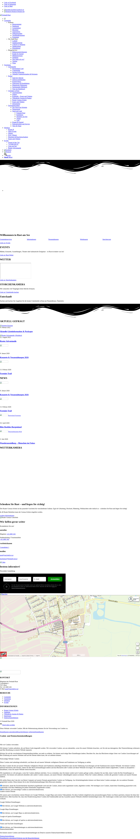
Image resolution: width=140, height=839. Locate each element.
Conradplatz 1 (4, 547)
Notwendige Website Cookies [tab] (9, 759)
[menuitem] (72, 19)
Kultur (10, 76)
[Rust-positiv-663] (5, 15)
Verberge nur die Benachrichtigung (28, 838)
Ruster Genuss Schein (11, 710)
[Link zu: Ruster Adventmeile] (11, 335)
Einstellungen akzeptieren (8, 732)
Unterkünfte (12, 67)
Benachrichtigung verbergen (26, 732)
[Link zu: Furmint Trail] (4, 362)
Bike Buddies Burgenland (11, 427)
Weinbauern (84, 239)
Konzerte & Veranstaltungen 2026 (14, 357)
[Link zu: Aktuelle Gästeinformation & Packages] (6, 325)
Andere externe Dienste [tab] (7, 791)
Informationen (31, 239)
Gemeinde (7, 697)
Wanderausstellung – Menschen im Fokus (17, 443)
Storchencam (106, 239)
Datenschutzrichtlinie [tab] (7, 829)
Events (6, 702)
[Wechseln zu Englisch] (7, 150)
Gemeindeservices (6, 239)
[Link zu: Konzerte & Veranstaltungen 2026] (4, 346)
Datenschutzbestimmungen (18, 588)
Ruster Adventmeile (8, 341)
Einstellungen (39, 732)
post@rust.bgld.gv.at (6, 555)
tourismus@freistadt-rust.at (8, 559)
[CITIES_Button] (2, 562)
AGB (53, 586)
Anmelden (55, 579)
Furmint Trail (6, 373)
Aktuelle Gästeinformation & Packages (16, 331)
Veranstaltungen (53, 239)
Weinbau (7, 700)
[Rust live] (3, 594)
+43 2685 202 (11, 534)
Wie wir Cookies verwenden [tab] (9, 745)
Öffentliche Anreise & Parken (13, 714)
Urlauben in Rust (13, 91)
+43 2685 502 (4, 539)
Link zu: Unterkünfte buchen (9, 292)
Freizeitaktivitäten (14, 105)
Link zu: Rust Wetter (6, 255)
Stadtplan (7, 712)
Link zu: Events (5, 243)
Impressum (7, 716)
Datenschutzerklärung (11, 718)
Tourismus (7, 699)
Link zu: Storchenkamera (8, 280)
